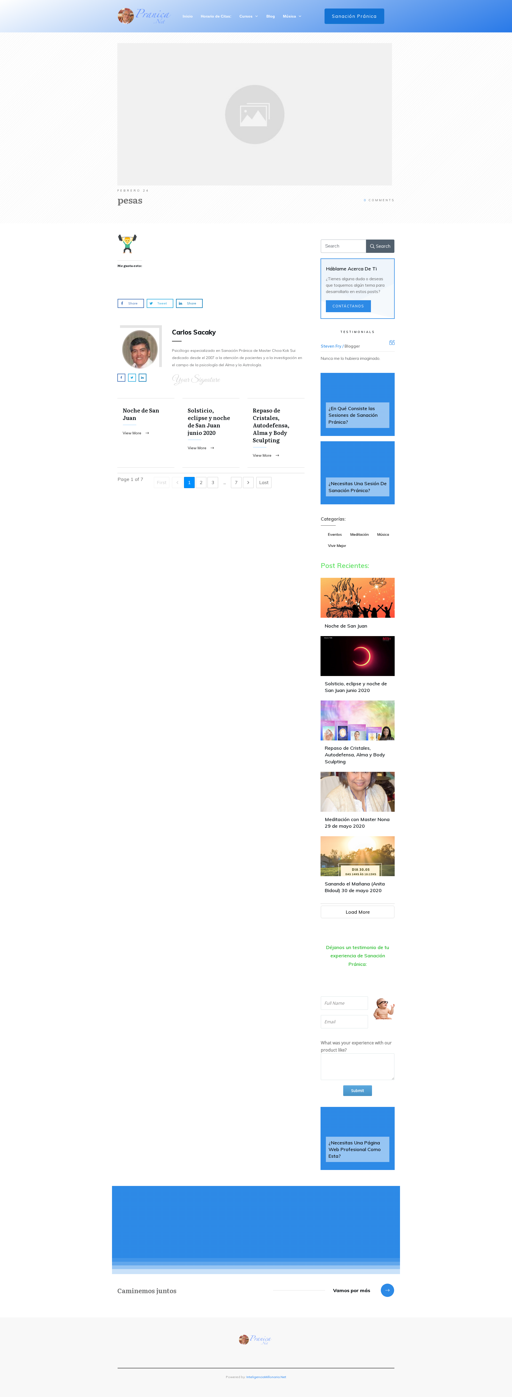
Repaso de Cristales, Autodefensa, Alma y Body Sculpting (276, 432)
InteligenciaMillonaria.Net (266, 1377)
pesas (130, 199)
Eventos (335, 534)
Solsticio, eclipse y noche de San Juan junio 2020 (210, 432)
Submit (357, 1090)
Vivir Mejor (337, 545)
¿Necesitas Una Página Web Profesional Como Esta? (355, 1149)
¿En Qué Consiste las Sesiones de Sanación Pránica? (353, 415)
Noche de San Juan (145, 432)
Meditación (359, 534)
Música (383, 534)
